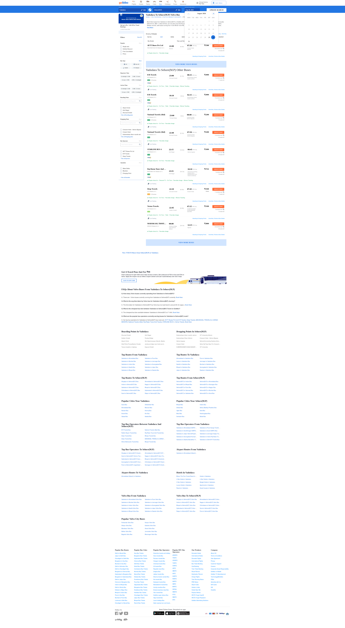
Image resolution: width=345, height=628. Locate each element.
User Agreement (215, 558)
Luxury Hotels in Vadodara (183, 485)
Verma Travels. (180, 322)
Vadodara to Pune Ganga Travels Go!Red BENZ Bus (215, 428)
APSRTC (174, 555)
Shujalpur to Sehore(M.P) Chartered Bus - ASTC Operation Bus (139, 453)
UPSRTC (175, 560)
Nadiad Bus (148, 416)
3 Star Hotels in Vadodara (183, 479)
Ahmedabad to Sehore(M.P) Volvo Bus (211, 499)
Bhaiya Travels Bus (150, 436)
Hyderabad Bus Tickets (140, 558)
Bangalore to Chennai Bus (122, 571)
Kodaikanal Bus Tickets (140, 590)
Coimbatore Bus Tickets (141, 569)
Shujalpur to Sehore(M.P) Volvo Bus (186, 499)
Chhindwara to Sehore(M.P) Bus (130, 390)
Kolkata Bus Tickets (139, 577)
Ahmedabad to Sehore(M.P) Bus (154, 381)
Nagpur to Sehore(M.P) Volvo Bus (209, 502)
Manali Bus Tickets (139, 574)
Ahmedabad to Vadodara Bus (184, 358)
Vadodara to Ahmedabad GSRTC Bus (187, 428)
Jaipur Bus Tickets (139, 598)
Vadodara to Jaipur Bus (151, 367)
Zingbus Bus (156, 571)
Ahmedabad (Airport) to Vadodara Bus (132, 476)
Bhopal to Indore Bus (121, 592)
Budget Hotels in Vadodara (207, 482)
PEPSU (174, 589)
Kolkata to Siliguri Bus (121, 590)
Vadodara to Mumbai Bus (128, 361)
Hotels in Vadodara (205, 476)
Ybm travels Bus (158, 592)
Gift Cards (214, 584)
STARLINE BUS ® (168, 322)
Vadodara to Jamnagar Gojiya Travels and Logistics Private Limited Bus (220, 434)
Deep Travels (191, 320)
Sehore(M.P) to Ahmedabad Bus (209, 381)
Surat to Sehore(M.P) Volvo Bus (209, 508)
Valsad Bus (124, 416)
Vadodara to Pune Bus (151, 358)
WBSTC (174, 592)
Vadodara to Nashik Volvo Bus (130, 508)
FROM (120, 7)
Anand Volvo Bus (149, 528)
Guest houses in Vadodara (207, 488)
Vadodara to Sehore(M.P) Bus (130, 387)
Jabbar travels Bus (158, 574)
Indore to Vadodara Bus (183, 361)
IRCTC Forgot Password (198, 598)
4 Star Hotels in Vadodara (207, 479)
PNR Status (195, 582)
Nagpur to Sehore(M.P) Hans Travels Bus (156, 456)
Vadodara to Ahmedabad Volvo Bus (131, 499)
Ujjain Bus (179, 410)
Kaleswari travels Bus (159, 582)
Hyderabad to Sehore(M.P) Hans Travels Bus (134, 459)
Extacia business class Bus (161, 590)
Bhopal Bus (179, 404)
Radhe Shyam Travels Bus (129, 433)
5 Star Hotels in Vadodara (183, 482)
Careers (213, 566)
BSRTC (174, 586)
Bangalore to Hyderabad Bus (123, 577)
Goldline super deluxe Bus (160, 595)
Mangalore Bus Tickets (140, 587)
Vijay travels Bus (158, 598)
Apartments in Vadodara (207, 485)
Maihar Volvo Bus (126, 531)
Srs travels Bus (157, 579)
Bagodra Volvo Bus (126, 534)
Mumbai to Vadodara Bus (207, 364)
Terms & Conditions (216, 556)
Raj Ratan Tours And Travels (152, 322)
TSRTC (174, 563)
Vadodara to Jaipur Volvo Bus (153, 508)
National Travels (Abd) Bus (152, 430)
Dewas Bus (179, 407)
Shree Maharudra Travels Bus (130, 442)
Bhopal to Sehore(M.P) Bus (152, 387)
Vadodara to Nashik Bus (128, 367)
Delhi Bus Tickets (139, 564)
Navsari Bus (124, 410)
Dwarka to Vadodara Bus (207, 370)
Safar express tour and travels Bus (163, 603)
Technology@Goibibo (217, 577)
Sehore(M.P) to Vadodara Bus (185, 393)
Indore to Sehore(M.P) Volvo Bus (185, 502)
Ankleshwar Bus (149, 404)
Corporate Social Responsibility (220, 569)
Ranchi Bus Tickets (139, 603)
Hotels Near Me (196, 590)
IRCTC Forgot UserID (198, 595)
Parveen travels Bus (159, 558)
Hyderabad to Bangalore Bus (123, 574)
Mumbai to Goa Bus (120, 564)
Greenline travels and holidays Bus (163, 553)
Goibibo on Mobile (216, 571)
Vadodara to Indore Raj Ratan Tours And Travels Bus (215, 437)
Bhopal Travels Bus (150, 442)
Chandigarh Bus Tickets (141, 595)
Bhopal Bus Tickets (139, 600)
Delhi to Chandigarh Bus (122, 569)
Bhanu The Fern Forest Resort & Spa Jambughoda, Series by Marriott (196, 476)
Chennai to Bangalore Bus (122, 582)
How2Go (213, 590)
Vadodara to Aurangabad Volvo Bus (155, 505)
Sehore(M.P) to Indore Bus (184, 381)
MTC (173, 600)
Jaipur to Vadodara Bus (183, 370)
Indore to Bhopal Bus (121, 584)
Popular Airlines (196, 592)
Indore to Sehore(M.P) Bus (129, 384)
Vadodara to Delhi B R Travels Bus (209, 439)
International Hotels (197, 556)
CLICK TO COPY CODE (129, 280)
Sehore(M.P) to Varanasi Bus (184, 390)
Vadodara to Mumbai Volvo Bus (130, 502)
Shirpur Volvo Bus (126, 525)
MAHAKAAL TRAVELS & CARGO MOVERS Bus (158, 439)
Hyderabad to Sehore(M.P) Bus (154, 390)
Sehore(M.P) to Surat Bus (207, 393)
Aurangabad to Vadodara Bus (208, 367)
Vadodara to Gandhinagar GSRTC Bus (187, 431)
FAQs (212, 579)
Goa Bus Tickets (138, 553)
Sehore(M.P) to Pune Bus (183, 387)
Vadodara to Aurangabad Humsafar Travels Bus (190, 437)
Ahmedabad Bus (126, 407)
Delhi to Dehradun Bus (121, 566)
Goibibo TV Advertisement (218, 574)
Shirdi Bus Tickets (139, 566)
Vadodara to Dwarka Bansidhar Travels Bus (188, 439)
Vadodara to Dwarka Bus (152, 370)
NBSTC (174, 597)
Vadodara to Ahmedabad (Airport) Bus (187, 453)
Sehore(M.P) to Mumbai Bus (208, 390)
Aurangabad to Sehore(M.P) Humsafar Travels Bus (135, 462)
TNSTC (174, 558)
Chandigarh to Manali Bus (122, 603)
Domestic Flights (196, 558)
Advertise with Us (216, 582)
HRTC (174, 568)
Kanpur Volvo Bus (150, 522)
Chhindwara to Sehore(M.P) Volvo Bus (211, 505)
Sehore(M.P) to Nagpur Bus (208, 387)
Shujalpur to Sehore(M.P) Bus (129, 381)
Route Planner (196, 571)
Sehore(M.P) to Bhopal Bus (184, 384)
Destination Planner (197, 574)
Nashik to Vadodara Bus (183, 364)
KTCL (174, 594)
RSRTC (174, 579)
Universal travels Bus (159, 564)
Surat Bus (124, 404)
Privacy (213, 561)
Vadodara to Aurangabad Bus (153, 364)
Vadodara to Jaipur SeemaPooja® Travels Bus (189, 434)
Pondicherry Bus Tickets (141, 579)
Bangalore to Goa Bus (121, 561)
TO (154, 7)
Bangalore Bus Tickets (140, 556)
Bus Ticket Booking (197, 564)
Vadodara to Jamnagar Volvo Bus (154, 502)
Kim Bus (147, 413)
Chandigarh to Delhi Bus (122, 558)
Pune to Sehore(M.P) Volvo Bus (209, 511)
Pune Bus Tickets (139, 582)
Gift (212, 587)
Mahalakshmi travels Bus (160, 584)
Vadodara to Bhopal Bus (128, 370)
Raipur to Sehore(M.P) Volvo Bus (185, 511)
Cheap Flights (196, 577)
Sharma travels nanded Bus (161, 577)
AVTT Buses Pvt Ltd (171, 320)
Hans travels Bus (158, 556)
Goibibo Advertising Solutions (200, 600)
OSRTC (174, 566)
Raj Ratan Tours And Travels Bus (154, 433)
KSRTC (174, 581)
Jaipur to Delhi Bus (120, 556)
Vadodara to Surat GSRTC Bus (208, 431)
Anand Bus (124, 413)
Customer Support (216, 564)
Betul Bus (179, 413)
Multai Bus (203, 416)
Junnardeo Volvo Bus (151, 531)
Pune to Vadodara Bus (206, 358)
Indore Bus (203, 404)
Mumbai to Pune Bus (121, 598)
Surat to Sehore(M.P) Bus (128, 393)
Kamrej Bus (148, 410)
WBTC (174, 584)
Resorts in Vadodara (182, 488)
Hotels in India (196, 587)
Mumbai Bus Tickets (140, 571)
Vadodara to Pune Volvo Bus (153, 499)
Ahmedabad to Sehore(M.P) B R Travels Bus (157, 453)
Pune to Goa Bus (120, 595)
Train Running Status (198, 579)
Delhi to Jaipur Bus (120, 579)
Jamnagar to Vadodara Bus (207, 361)
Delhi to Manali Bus (120, 553)
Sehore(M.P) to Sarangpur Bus (208, 384)
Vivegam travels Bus (159, 561)
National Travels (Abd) (135, 322)
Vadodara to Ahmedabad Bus (129, 358)
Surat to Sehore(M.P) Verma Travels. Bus (133, 456)
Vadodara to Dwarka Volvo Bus (153, 511)
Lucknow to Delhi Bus (121, 600)
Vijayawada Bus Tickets (141, 584)
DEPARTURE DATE (190, 7)
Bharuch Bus (148, 407)
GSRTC (174, 576)
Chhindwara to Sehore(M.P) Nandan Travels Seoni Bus (160, 462)
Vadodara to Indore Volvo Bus (129, 505)
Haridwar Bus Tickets (140, 592)
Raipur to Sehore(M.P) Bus (152, 393)
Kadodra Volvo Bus (150, 525)
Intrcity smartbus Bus (159, 587)
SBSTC (174, 571)
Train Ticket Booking (197, 569)
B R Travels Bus (126, 430)
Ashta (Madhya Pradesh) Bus (208, 407)
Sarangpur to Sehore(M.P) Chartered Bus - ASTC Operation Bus (163, 465)
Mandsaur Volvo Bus (127, 528)
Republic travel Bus (158, 569)
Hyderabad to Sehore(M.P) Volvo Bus (187, 508)
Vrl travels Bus (157, 566)
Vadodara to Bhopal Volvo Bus (130, 511)
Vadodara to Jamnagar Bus (152, 361)
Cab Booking (195, 566)
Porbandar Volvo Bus (127, 522)
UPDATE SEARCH (216, 10)
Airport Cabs (195, 584)
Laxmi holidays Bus (158, 600)
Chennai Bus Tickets (140, 561)
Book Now (179, 297)
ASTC (174, 573)
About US (213, 553)
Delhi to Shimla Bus (120, 587)
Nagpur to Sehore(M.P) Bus (153, 384)
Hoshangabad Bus (205, 413)
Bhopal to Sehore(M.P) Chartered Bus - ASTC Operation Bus (162, 459)
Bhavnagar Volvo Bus (151, 534)
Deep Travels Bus (126, 436)
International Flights (197, 561)
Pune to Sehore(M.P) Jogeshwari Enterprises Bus (135, 465)
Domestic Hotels (196, 553)
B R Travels (182, 320)
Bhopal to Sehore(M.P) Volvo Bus (185, 505)
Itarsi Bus (202, 410)
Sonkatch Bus (180, 416)
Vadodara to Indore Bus (128, 364)
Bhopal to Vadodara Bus (183, 367)
